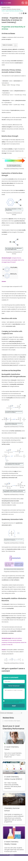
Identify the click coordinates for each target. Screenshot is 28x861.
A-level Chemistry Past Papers (12, 721)
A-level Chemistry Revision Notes (11, 9)
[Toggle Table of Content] (14, 45)
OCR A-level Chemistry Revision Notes (12, 11)
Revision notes (6, 7)
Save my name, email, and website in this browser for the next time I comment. (12, 701)
